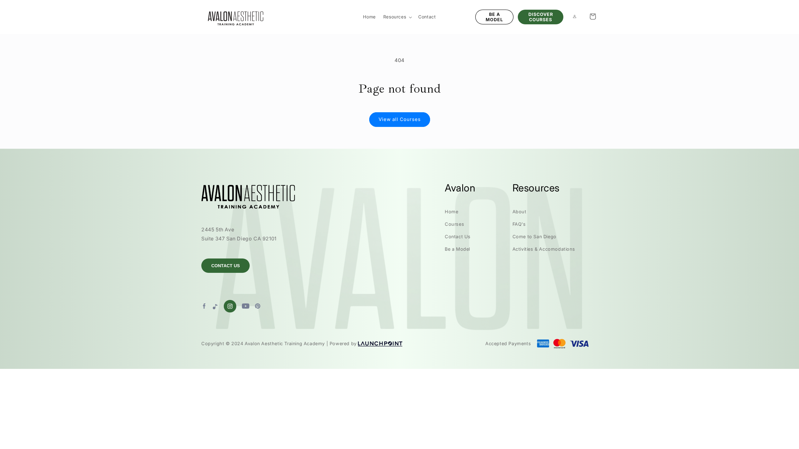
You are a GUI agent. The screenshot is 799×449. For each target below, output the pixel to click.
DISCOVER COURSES (540, 17)
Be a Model (457, 249)
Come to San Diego (534, 236)
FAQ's (519, 224)
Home (451, 211)
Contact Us (458, 236)
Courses (454, 224)
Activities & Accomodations (543, 249)
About (519, 211)
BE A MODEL (494, 17)
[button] (397, 16)
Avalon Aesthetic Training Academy (285, 343)
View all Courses (400, 119)
